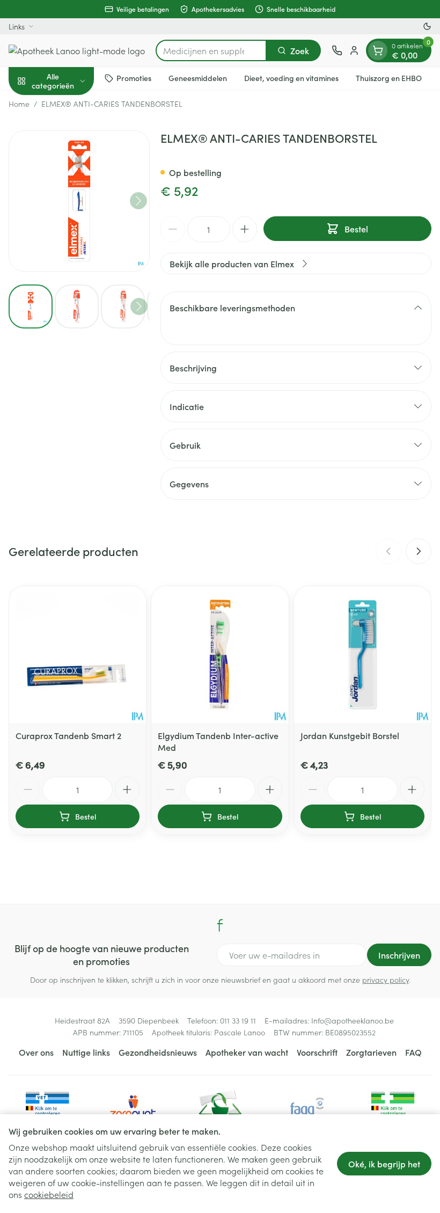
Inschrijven (399, 955)
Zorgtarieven (371, 1052)
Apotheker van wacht (247, 1052)
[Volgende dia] (418, 551)
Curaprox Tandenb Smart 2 (68, 735)
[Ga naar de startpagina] (77, 50)
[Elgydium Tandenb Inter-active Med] (219, 654)
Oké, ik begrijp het (384, 1164)
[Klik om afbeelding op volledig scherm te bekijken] (79, 201)
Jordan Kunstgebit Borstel (349, 735)
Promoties (133, 77)
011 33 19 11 (238, 1020)
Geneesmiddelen (197, 77)
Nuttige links (86, 1052)
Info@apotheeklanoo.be (352, 1020)
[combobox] (211, 50)
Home (19, 103)
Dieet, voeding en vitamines (291, 77)
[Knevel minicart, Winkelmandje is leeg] (377, 50)
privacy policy (385, 979)
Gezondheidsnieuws (158, 1052)
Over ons (36, 1052)
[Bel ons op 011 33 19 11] (337, 50)
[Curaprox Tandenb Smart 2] (77, 654)
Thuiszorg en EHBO (389, 77)
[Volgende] (138, 200)
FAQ (413, 1052)
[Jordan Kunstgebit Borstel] (362, 654)
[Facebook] (220, 925)
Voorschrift (317, 1052)
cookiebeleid (49, 1194)
